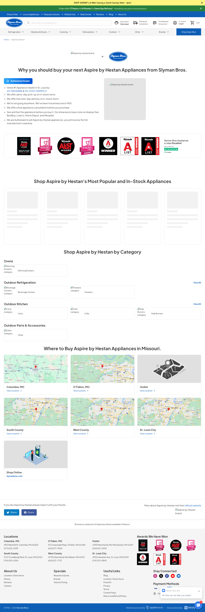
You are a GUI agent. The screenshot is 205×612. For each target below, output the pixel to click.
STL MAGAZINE (14, 91)
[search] (68, 22)
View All (197, 282)
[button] (200, 8)
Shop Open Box (189, 32)
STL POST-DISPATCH (36, 91)
